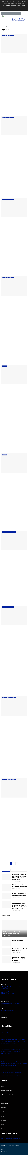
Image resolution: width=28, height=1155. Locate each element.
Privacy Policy (13, 5)
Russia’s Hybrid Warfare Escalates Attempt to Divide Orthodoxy (19, 959)
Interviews (20, 3)
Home (2, 26)
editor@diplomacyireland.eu (7, 1010)
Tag (6, 26)
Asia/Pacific (24, 1)
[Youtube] (18, 9)
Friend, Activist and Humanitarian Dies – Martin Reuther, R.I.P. (19, 886)
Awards (23, 5)
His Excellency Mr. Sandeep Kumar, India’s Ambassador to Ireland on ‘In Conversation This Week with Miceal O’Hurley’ (19, 905)
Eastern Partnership (13, 1)
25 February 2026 (16, 944)
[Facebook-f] (10, 9)
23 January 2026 (16, 962)
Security (12, 3)
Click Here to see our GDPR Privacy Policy (11, 1138)
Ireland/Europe (7, 1)
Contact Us (19, 5)
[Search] (22, 13)
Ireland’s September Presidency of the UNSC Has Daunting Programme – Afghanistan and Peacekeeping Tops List (12, 1051)
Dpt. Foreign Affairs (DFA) (8, 532)
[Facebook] (2, 1021)
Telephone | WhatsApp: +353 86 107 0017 (11, 1003)
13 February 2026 (16, 952)
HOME (2, 1)
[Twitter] (14, 9)
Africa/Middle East (7, 3)
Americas (20, 1)
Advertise (8, 5)
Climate (15, 3)
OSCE (9, 26)
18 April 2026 (7, 935)
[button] (25, 14)
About (23, 3)
